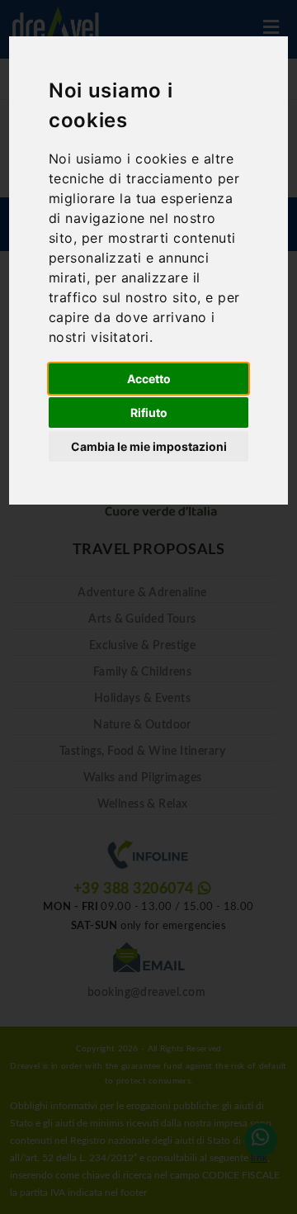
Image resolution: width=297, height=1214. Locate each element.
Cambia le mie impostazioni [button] (149, 446)
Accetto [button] (149, 379)
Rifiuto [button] (148, 412)
